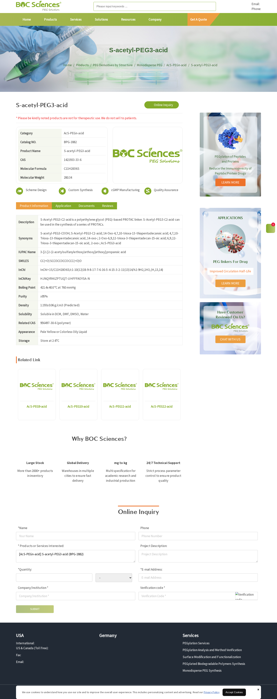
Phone (144, 528)
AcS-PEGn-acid (176, 65)
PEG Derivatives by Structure (113, 65)
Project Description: (153, 546)
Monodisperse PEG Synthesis (202, 670)
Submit (35, 609)
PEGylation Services (196, 643)
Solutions (101, 19)
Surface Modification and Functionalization (212, 657)
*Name (23, 528)
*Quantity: (25, 569)
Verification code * (152, 588)
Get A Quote (198, 19)
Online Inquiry (163, 105)
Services (76, 19)
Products (50, 19)
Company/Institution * (33, 588)
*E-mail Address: (151, 569)
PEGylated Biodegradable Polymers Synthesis (214, 664)
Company (155, 19)
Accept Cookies (234, 692)
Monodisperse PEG (149, 65)
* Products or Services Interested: (41, 546)
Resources (128, 19)
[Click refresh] (246, 596)
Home (27, 19)
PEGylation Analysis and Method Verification (212, 650)
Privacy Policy (212, 692)
